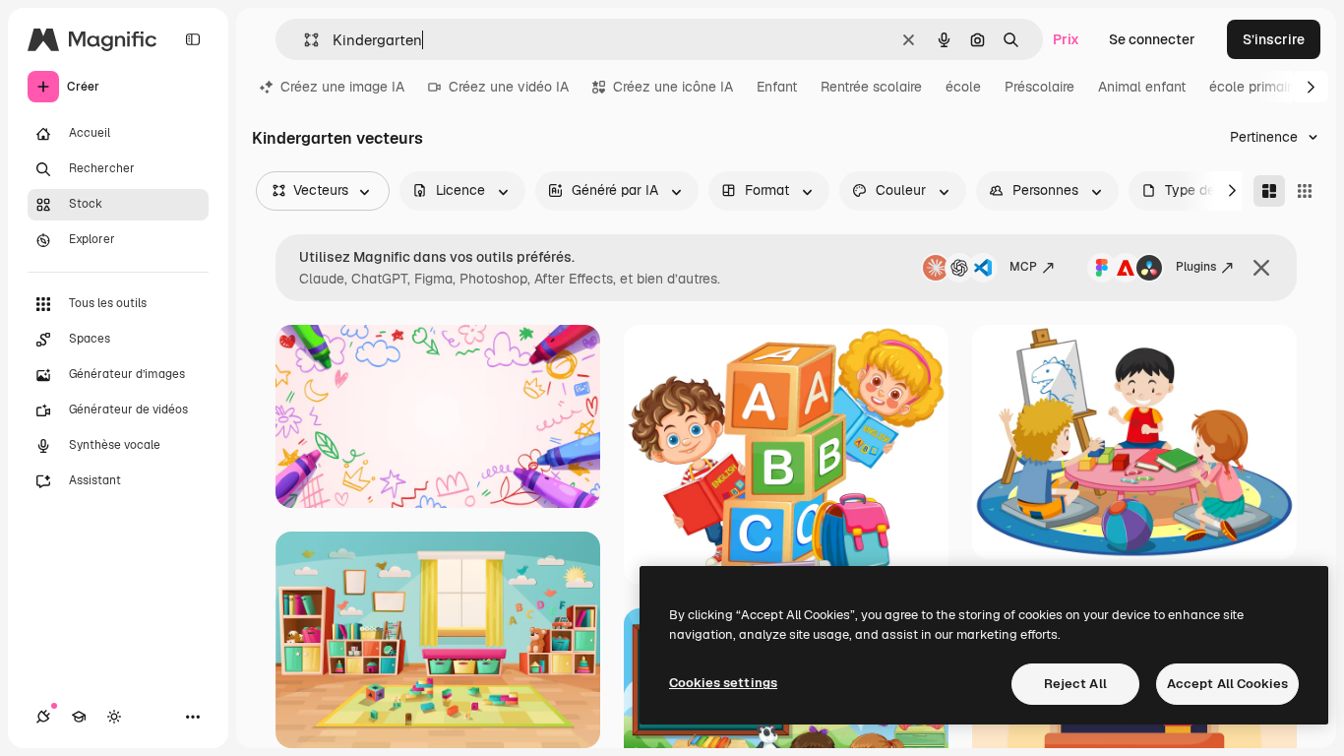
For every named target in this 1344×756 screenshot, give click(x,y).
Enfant (777, 86)
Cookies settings (723, 682)
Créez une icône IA (673, 86)
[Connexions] (43, 716)
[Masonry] (1269, 191)
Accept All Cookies (1227, 683)
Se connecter (1152, 39)
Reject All (1075, 683)
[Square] (1304, 191)
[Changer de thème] (114, 716)
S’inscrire (1274, 39)
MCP (1023, 267)
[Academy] (78, 716)
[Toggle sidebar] (193, 39)
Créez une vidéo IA (509, 86)
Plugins (1196, 267)
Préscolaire (1039, 86)
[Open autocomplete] (303, 39)
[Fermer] (1261, 268)
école (963, 86)
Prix (1066, 39)
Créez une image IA (342, 86)
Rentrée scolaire (871, 86)
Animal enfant (1142, 86)
